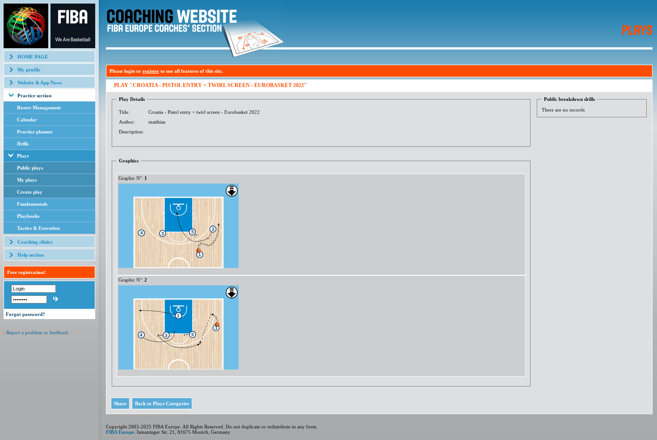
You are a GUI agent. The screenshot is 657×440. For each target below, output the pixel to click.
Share (120, 403)
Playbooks (28, 216)
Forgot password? (25, 314)
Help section (30, 254)
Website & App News (39, 82)
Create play (29, 192)
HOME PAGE (32, 56)
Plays (23, 155)
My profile (28, 69)
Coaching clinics (34, 242)
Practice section (34, 95)
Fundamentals (32, 204)
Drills (23, 143)
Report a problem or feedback (37, 332)
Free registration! (26, 272)
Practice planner (35, 131)
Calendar (27, 119)
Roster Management (39, 107)
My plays (27, 180)
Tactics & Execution (38, 228)
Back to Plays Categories (162, 403)
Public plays (30, 167)
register (151, 71)
